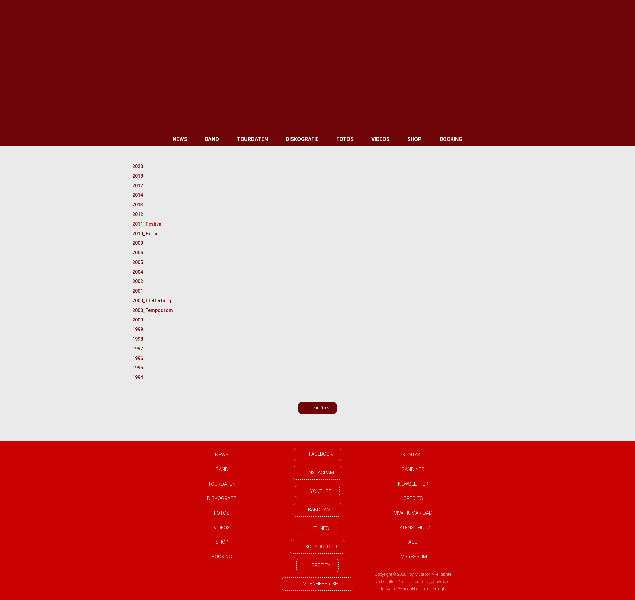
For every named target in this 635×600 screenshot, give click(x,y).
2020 (137, 166)
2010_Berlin (145, 233)
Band (212, 139)
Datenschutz (413, 528)
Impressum (413, 557)
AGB (413, 542)
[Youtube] (537, 8)
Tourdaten (252, 139)
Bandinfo (413, 469)
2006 (137, 252)
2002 (137, 281)
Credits (413, 498)
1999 (137, 329)
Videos (380, 139)
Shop (414, 139)
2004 (137, 272)
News (180, 139)
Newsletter (413, 484)
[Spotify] (556, 8)
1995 (137, 367)
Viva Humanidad (413, 513)
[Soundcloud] (575, 8)
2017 (137, 185)
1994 (137, 377)
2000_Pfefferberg (149, 300)
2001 (137, 291)
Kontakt (413, 455)
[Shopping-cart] (594, 8)
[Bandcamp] (518, 8)
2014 (137, 195)
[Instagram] (499, 8)
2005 (137, 262)
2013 (137, 204)
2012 (137, 214)
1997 (137, 348)
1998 (137, 339)
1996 (137, 358)
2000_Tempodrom (149, 310)
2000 (137, 319)
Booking (451, 139)
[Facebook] (480, 8)
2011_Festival (147, 224)
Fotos (345, 139)
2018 (137, 176)
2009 (137, 243)
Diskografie (302, 139)
